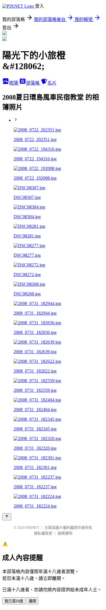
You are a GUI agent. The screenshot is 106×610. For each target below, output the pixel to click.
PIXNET (32, 527)
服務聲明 (65, 533)
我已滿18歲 (14, 601)
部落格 (33, 83)
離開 (32, 601)
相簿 (14, 83)
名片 (52, 83)
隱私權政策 (43, 533)
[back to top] (6, 516)
